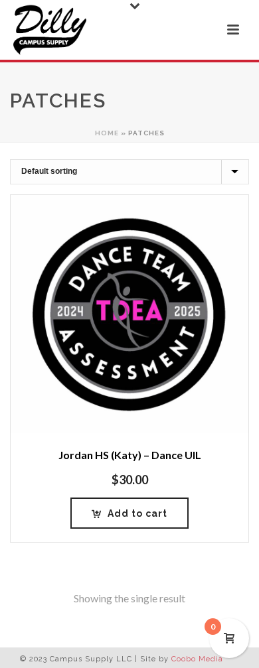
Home (107, 133)
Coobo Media (197, 659)
